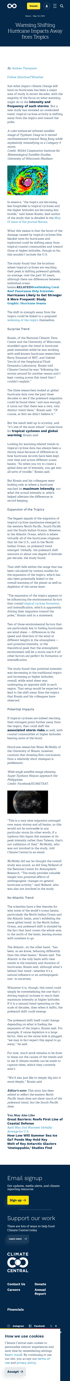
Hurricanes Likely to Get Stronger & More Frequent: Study (34, 297)
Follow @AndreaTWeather (25, 77)
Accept (13, 1372)
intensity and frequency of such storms (28, 104)
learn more (13, 1354)
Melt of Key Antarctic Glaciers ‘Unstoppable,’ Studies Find (31, 1146)
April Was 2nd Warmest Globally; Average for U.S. (30, 1129)
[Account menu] (46, 6)
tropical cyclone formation (41, 603)
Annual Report (40, 1292)
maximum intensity (38, 489)
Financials (15, 1309)
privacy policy (26, 1362)
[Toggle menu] (54, 6)
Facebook (39, 1326)
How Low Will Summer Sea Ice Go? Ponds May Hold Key (32, 1137)
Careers (13, 1290)
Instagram (18, 1326)
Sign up (16, 1200)
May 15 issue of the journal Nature (34, 219)
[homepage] (12, 6)
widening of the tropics (22, 320)
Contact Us (16, 1284)
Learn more (15, 1238)
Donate (34, 6)
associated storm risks (26, 730)
